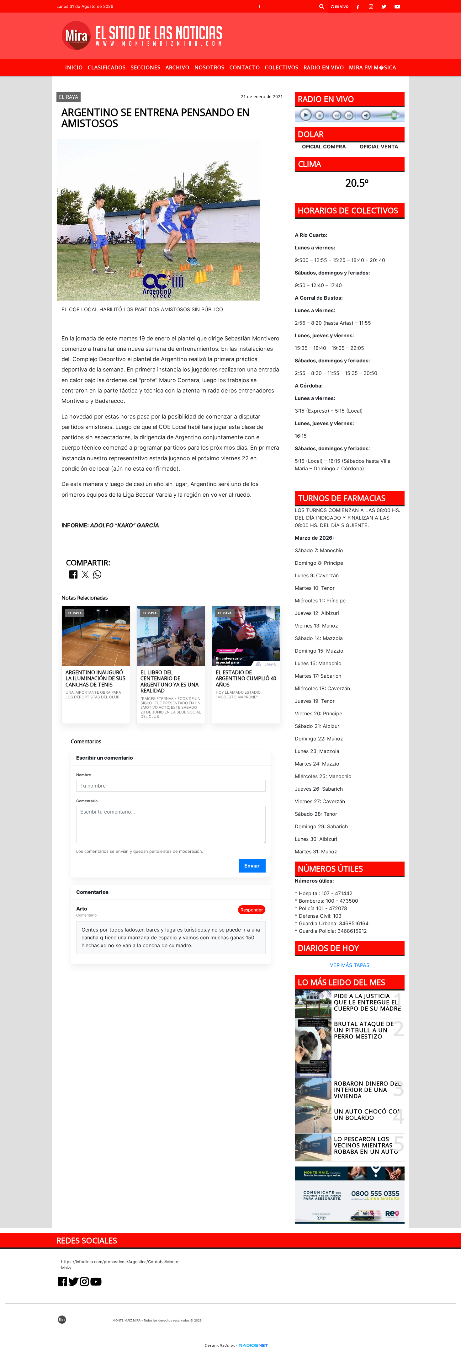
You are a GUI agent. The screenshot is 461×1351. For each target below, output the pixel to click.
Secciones (146, 67)
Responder (252, 909)
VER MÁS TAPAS (349, 965)
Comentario (87, 800)
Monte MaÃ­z (280, 81)
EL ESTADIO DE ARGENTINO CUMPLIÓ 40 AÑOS (246, 679)
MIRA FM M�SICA (372, 67)
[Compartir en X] (85, 575)
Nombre (83, 774)
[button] (321, 7)
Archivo (177, 67)
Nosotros (209, 67)
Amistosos (234, 81)
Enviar (252, 865)
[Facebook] (358, 7)
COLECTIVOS (282, 67)
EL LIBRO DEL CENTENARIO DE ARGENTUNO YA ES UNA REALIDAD (169, 682)
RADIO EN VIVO (324, 67)
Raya (207, 81)
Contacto (245, 67)
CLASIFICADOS (107, 67)
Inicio (74, 67)
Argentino (179, 81)
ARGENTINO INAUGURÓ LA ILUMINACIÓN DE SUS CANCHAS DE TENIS (95, 679)
